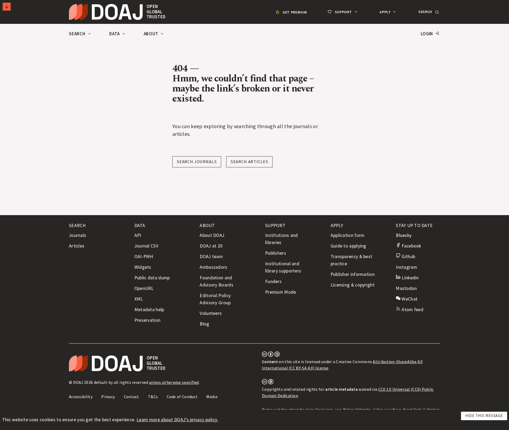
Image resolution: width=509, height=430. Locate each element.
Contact (131, 396)
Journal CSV (146, 246)
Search (77, 34)
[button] (428, 12)
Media (211, 396)
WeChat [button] (409, 299)
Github (408, 256)
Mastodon (406, 288)
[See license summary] (271, 355)
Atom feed (412, 309)
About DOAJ (212, 235)
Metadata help (149, 309)
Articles (76, 246)
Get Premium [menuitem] (295, 12)
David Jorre (324, 409)
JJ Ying (377, 409)
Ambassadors (213, 267)
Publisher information (353, 274)
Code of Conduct (182, 396)
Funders (273, 281)
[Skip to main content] (7, 7)
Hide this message (484, 415)
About (151, 34)
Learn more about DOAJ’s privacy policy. (177, 420)
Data (115, 34)
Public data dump (152, 278)
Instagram (406, 267)
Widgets (142, 267)
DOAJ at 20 (211, 246)
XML (138, 299)
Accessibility (81, 396)
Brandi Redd (412, 409)
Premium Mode (280, 292)
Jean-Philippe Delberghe (353, 409)
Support (343, 12)
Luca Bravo (393, 409)
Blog (204, 324)
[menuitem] (290, 12)
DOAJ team (211, 256)
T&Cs (153, 396)
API (137, 235)
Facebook (411, 246)
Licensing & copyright (353, 285)
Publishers (275, 253)
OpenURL (144, 288)
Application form (348, 235)
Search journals (197, 161)
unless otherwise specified (174, 382)
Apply (385, 12)
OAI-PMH (143, 256)
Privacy (108, 396)
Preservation (147, 320)
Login (427, 34)
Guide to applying (348, 246)
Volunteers (211, 313)
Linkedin (410, 278)
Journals (77, 235)
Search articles (249, 161)
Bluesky (403, 235)
